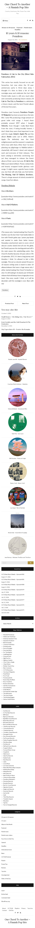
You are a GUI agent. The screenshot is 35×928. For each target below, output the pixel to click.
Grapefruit (6, 752)
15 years (3, 821)
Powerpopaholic (7, 678)
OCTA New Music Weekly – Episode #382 (12, 574)
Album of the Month (6, 824)
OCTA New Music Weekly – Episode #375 (12, 610)
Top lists (3, 871)
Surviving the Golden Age (10, 691)
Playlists (17, 908)
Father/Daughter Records (10, 740)
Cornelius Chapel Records (10, 732)
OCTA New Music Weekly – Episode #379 (12, 589)
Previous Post (9, 303)
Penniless (5, 290)
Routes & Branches (8, 683)
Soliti (4, 795)
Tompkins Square (8, 799)
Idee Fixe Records (8, 756)
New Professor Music (9, 775)
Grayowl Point (7, 656)
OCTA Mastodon (8, 670)
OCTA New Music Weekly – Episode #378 (12, 594)
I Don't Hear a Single (8, 662)
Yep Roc (5, 803)
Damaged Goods (8, 734)
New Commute (7, 668)
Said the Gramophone (9, 685)
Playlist (3, 860)
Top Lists (30, 908)
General (3, 842)
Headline (17, 29)
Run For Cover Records (9, 785)
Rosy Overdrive (7, 681)
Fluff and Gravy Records (9, 746)
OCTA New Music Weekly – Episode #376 (12, 605)
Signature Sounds (8, 787)
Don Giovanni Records (9, 736)
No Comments (23, 39)
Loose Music (6, 763)
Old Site (11, 910)
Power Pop (4, 864)
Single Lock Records (8, 789)
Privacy (23, 908)
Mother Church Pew (8, 666)
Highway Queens (7, 660)
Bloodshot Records (8, 722)
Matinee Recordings (8, 769)
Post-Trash (6, 676)
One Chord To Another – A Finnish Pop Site (17, 6)
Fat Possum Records (8, 738)
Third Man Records (8, 797)
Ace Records (6, 711)
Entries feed (4, 894)
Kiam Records (7, 760)
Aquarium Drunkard (8, 640)
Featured (19, 27)
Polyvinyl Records (8, 781)
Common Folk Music (8, 644)
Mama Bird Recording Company (12, 767)
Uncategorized (5, 875)
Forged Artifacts (7, 748)
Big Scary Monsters (8, 716)
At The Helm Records (9, 713)
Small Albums (7, 689)
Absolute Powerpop (8, 634)
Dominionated (7, 646)
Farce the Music (7, 650)
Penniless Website (8, 185)
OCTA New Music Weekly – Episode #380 (12, 584)
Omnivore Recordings (9, 777)
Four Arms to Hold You (7, 839)
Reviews (3, 868)
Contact (4, 910)
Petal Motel (6, 674)
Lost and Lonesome (8, 765)
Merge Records (7, 771)
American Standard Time (10, 638)
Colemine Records (8, 730)
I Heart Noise (6, 664)
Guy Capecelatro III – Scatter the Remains (15, 329)
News (2, 853)
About (4, 908)
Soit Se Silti (6, 793)
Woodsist (6, 801)
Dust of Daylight (7, 648)
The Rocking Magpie (8, 697)
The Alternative (7, 693)
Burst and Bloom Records (10, 724)
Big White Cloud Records (10, 718)
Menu (6, 20)
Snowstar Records (8, 791)
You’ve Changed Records (10, 805)
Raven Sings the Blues (9, 679)
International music (6, 849)
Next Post (25, 303)
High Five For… (7, 658)
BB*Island (5, 715)
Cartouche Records (8, 728)
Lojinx (4, 761)
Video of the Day (6, 878)
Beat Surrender (7, 642)
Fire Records (6, 744)
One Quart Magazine (9, 672)
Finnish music (28, 27)
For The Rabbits (7, 652)
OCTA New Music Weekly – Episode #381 (12, 579)
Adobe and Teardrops (9, 636)
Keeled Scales (7, 758)
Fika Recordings (7, 742)
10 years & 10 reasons (8, 27)
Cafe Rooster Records (9, 726)
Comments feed (5, 898)
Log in (3, 890)
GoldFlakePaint (7, 654)
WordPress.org (5, 901)
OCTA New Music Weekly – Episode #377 (12, 600)
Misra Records (7, 773)
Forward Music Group (9, 750)
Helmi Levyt (6, 754)
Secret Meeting (7, 687)
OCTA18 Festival (6, 857)
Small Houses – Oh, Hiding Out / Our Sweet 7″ (16, 317)
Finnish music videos (6, 835)
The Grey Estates (8, 695)
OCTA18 (10, 908)
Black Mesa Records (8, 720)
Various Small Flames (9, 699)
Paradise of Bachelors (9, 779)
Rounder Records (8, 783)
